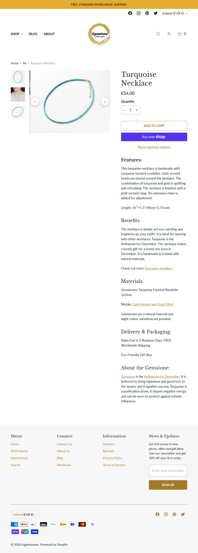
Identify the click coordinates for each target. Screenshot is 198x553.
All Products (19, 451)
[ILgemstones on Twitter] (155, 13)
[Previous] (35, 101)
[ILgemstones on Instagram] (138, 13)
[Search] (158, 34)
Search (15, 465)
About (49, 34)
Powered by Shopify (54, 544)
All (24, 63)
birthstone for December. (162, 376)
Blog (33, 34)
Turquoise (128, 376)
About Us (63, 451)
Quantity (127, 101)
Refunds (108, 451)
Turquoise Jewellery (158, 268)
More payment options (154, 147)
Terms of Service (114, 465)
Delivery (108, 444)
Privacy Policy (112, 458)
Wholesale (64, 465)
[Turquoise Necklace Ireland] (70, 101)
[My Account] (169, 34)
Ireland (173, 13)
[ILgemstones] (99, 34)
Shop (15, 34)
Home (15, 63)
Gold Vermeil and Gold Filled (152, 304)
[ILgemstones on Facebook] (130, 13)
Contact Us (64, 444)
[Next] (105, 101)
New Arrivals (19, 458)
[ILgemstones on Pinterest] (147, 13)
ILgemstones (30, 544)
